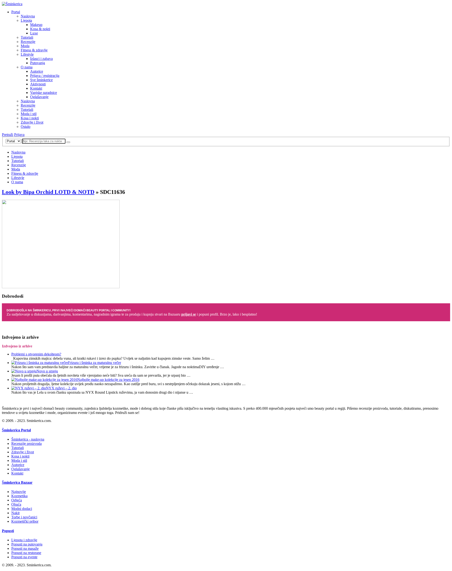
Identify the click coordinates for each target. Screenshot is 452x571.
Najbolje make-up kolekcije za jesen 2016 (108, 380)
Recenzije (28, 42)
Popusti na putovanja (26, 544)
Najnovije (18, 492)
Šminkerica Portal (16, 430)
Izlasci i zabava (41, 59)
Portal (15, 12)
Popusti (8, 531)
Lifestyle (27, 54)
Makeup (36, 25)
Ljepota (26, 20)
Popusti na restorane (26, 553)
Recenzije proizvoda (26, 444)
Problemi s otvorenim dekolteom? (36, 354)
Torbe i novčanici (24, 517)
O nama (26, 67)
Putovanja (37, 63)
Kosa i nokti (30, 118)
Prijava (19, 135)
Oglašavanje (39, 97)
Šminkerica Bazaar (17, 482)
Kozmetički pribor (24, 521)
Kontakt (36, 88)
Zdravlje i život (32, 122)
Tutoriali (27, 37)
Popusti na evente (24, 557)
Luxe (34, 33)
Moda (25, 46)
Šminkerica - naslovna (27, 439)
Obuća (16, 504)
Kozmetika (19, 496)
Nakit (15, 513)
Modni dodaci (21, 509)
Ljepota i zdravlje (24, 540)
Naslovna (28, 16)
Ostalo (25, 127)
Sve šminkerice (41, 80)
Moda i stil (28, 114)
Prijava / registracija (44, 76)
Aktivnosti (38, 84)
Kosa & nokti (40, 29)
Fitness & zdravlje (34, 50)
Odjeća (16, 500)
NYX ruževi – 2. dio (61, 388)
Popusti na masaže (25, 548)
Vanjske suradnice (43, 93)
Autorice (36, 71)
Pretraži (7, 135)
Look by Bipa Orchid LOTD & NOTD (48, 192)
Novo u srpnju (47, 371)
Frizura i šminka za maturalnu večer (94, 363)
